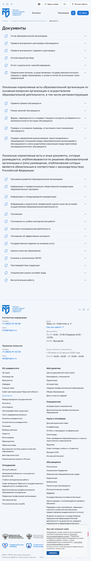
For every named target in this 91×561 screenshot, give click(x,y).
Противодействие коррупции (15, 411)
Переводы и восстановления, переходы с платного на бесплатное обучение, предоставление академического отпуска (65, 509)
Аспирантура (52, 384)
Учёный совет (8, 388)
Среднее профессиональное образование (65, 388)
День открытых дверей (56, 395)
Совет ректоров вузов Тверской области (20, 392)
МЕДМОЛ (50, 493)
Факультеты (7, 380)
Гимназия (6, 426)
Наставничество (9, 500)
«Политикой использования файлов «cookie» (64, 543)
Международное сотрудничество (17, 399)
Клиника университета (12, 418)
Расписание (63, 13)
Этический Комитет (55, 456)
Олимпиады (51, 434)
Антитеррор (7, 407)
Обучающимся (53, 462)
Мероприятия (8, 441)
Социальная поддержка (56, 470)
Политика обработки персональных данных (19, 557)
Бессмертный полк (10, 455)
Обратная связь (9, 445)
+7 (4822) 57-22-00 (11, 352)
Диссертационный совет (57, 423)
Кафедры (6, 384)
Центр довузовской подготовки (60, 373)
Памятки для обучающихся (58, 486)
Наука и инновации (56, 418)
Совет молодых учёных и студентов (62, 448)
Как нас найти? (53, 327)
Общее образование (55, 392)
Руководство (8, 376)
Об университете (10, 368)
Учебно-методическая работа (15, 480)
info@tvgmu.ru (9, 330)
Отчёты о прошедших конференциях (62, 431)
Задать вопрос (53, 4)
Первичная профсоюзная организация (19, 496)
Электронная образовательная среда (62, 474)
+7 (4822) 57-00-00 (11, 323)
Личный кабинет (81, 4)
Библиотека (51, 482)
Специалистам (53, 401)
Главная (5, 21)
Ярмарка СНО (52, 452)
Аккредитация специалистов (59, 406)
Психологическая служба (13, 504)
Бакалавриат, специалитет (58, 376)
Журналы (50, 444)
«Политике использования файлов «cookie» (62, 535)
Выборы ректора (9, 430)
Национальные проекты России (16, 459)
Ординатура (51, 380)
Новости (6, 433)
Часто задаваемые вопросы (14, 415)
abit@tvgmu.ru (9, 358)
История (6, 373)
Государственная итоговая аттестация (63, 497)
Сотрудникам (8, 465)
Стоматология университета (14, 422)
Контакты (36, 13)
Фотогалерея (8, 437)
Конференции (52, 427)
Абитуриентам (53, 368)
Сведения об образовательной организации (29, 21)
